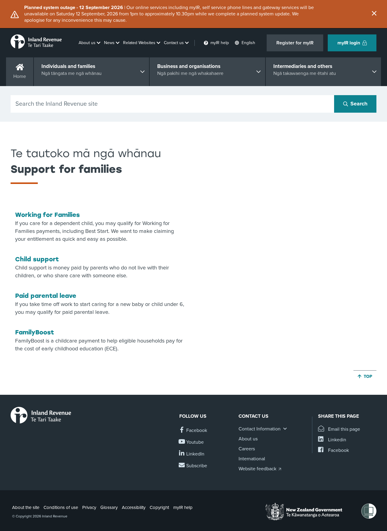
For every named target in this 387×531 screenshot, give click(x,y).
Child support (37, 259)
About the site (25, 507)
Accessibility (133, 507)
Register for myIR (295, 43)
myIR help (183, 507)
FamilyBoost (34, 332)
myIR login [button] (348, 43)
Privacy (89, 507)
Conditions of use (61, 507)
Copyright (159, 507)
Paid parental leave (45, 295)
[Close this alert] (374, 14)
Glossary (109, 507)
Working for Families (47, 214)
